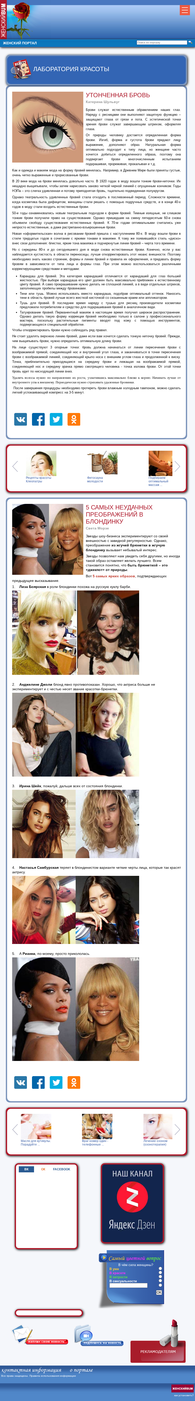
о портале (81, 1370)
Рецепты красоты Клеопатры (26, 479)
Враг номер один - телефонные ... (39, 1142)
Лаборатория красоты (71, 69)
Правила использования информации (52, 1375)
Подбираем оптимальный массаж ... (146, 481)
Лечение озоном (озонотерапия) (99, 1142)
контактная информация (31, 1370)
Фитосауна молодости (82, 479)
